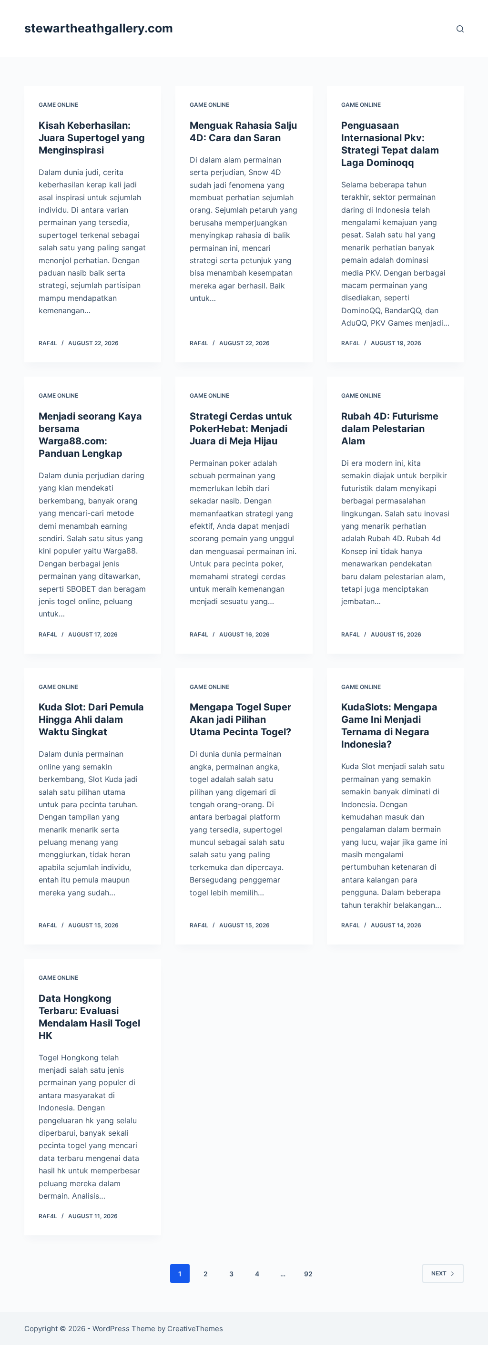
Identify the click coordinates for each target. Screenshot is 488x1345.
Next (439, 1273)
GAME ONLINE (58, 104)
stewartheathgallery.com (98, 28)
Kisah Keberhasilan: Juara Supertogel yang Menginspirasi (92, 138)
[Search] (460, 28)
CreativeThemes (195, 1328)
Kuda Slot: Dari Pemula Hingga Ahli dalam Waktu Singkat (91, 719)
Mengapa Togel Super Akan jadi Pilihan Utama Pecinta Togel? (240, 719)
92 (308, 1274)
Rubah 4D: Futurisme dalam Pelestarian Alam (389, 429)
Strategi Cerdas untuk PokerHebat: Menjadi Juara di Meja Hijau (241, 429)
